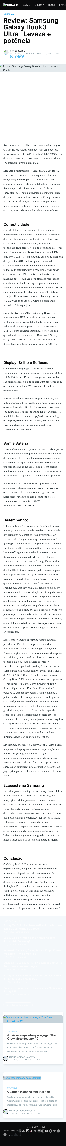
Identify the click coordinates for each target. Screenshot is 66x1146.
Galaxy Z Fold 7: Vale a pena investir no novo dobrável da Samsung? (29, 939)
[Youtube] (46, 1130)
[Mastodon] (5, 1134)
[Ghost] (16, 1134)
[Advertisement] (33, 108)
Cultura (39, 5)
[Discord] (39, 1130)
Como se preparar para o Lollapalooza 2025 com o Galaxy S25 (33, 989)
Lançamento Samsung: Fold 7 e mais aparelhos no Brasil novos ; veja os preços (32, 964)
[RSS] (9, 1134)
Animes (27, 5)
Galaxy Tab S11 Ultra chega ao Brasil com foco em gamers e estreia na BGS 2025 (32, 927)
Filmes (51, 5)
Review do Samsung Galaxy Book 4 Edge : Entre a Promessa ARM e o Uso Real (32, 952)
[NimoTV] (58, 1130)
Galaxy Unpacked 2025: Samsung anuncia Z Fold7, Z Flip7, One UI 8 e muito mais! (33, 977)
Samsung (8, 14)
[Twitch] (27, 1130)
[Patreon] (20, 1130)
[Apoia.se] (24, 1130)
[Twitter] (22, 56)
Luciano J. (20, 51)
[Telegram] (15, 56)
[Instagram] (43, 1130)
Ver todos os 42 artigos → (18, 1005)
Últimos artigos (10, 1130)
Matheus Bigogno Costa (22, 1057)
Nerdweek (26, 1127)
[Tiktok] (31, 1130)
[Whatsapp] (12, 56)
